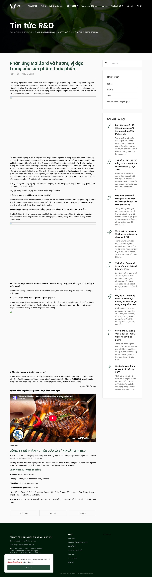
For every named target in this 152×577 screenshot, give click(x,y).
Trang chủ (15, 32)
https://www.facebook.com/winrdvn (34, 479)
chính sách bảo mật (14, 562)
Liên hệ (130, 5)
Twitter (53, 513)
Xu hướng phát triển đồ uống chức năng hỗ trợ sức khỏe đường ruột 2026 (126, 165)
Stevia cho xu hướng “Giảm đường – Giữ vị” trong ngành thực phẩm (126, 335)
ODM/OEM (71, 5)
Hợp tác (104, 5)
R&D (109, 95)
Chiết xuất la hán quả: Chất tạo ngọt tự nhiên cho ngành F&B (126, 233)
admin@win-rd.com (30, 483)
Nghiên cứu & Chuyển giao (52, 5)
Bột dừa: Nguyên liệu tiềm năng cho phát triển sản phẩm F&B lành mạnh (125, 129)
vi (138, 5)
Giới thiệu (71, 538)
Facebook (23, 513)
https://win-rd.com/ (26, 474)
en (141, 5)
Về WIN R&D (32, 5)
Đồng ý (29, 568)
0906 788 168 (32, 488)
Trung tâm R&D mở (89, 5)
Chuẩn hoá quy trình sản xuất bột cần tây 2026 (125, 368)
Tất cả (109, 83)
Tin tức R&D (116, 5)
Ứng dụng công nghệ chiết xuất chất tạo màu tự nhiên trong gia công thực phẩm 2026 (126, 300)
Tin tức (110, 89)
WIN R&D (107, 534)
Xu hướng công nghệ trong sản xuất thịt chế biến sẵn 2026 (126, 266)
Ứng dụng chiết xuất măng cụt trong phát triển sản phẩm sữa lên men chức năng (126, 200)
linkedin (82, 513)
